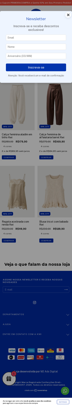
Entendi (63, 402)
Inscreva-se (36, 67)
